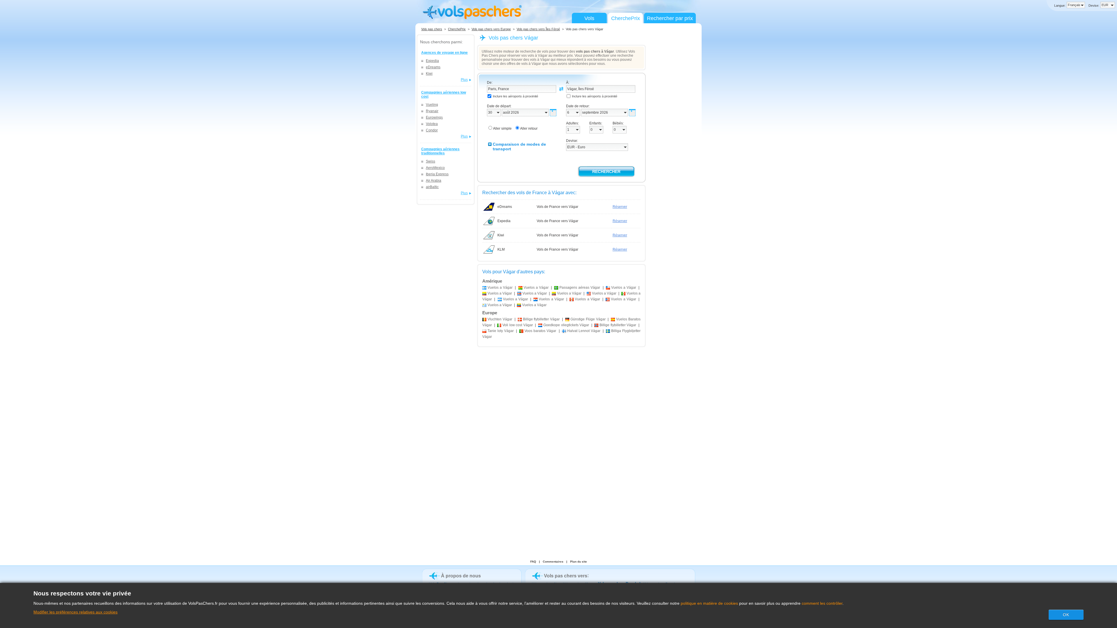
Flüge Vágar (588, 319)
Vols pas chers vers (565, 575)
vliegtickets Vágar (566, 325)
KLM (501, 249)
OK (1066, 614)
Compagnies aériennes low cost (443, 94)
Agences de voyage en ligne (444, 53)
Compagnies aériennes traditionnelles (440, 151)
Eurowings (434, 117)
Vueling (432, 105)
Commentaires (553, 561)
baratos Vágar (540, 331)
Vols (589, 18)
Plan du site (578, 561)
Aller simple (502, 128)
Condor (432, 130)
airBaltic (432, 187)
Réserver (620, 207)
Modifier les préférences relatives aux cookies (75, 612)
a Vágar (500, 288)
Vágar (500, 319)
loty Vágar (501, 331)
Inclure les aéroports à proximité (515, 96)
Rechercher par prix (670, 18)
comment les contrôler (822, 603)
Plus (464, 80)
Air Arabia (433, 181)
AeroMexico (435, 168)
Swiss (430, 161)
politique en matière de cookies (709, 603)
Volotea (432, 124)
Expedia (432, 61)
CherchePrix (625, 18)
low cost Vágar (517, 325)
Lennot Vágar (583, 331)
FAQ (533, 561)
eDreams (433, 67)
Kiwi (429, 74)
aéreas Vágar (579, 288)
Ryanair (432, 111)
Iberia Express (437, 174)
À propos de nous (461, 575)
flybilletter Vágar (541, 319)
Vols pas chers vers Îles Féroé (538, 29)
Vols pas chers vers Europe (491, 29)
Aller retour (529, 128)
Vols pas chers (431, 29)
